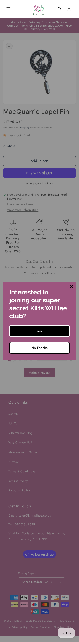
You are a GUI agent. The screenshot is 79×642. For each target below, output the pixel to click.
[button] (8, 9)
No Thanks (40, 348)
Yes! (39, 331)
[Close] (71, 287)
